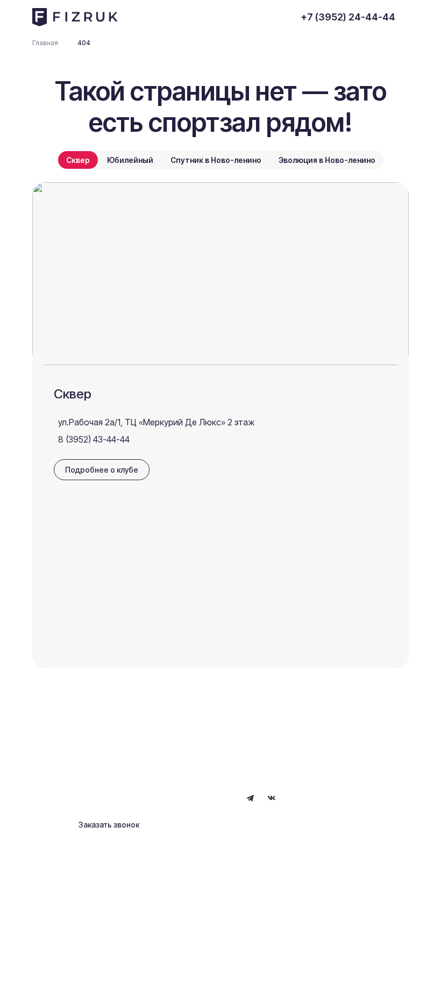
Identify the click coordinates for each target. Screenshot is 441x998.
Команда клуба (194, 734)
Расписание (78, 751)
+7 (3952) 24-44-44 (348, 17)
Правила (121, 969)
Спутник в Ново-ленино (215, 160)
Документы (187, 752)
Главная (70, 734)
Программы (77, 768)
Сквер (78, 160)
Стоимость (187, 770)
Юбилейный (130, 160)
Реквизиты (75, 969)
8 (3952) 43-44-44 (94, 439)
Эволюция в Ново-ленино (327, 160)
